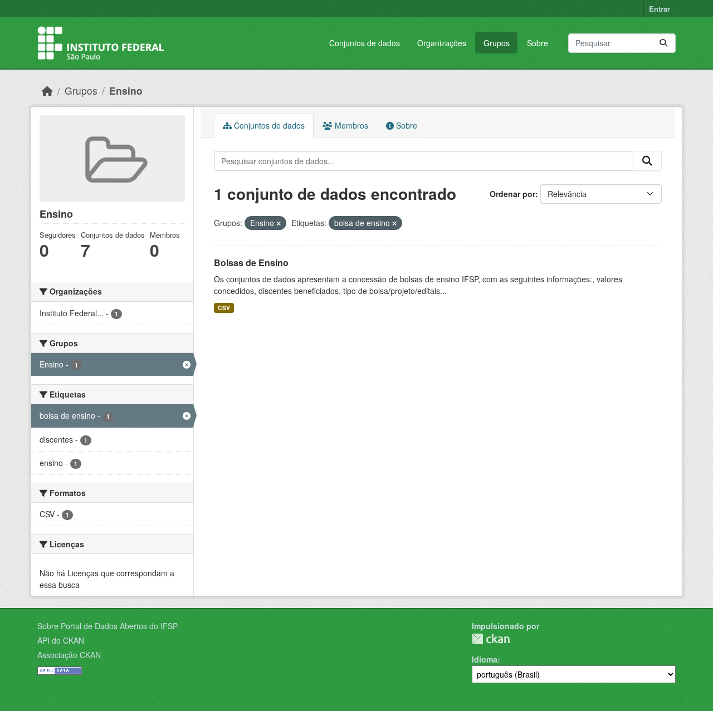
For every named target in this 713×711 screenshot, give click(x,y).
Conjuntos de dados (364, 42)
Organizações (441, 42)
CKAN (491, 639)
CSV (224, 307)
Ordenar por (512, 193)
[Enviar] (663, 43)
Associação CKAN (69, 654)
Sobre (537, 42)
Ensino (126, 90)
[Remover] (278, 223)
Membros (350, 125)
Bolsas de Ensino (251, 262)
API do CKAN (60, 640)
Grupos (497, 42)
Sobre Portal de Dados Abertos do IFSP (107, 625)
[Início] (47, 90)
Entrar (659, 8)
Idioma (484, 659)
